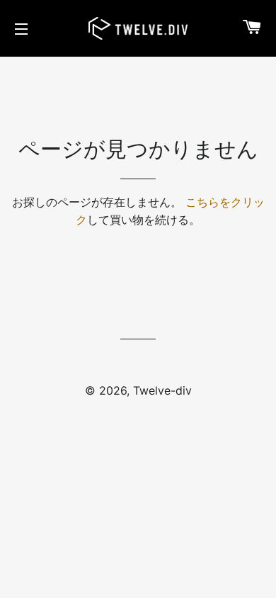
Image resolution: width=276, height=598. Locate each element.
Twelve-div (162, 390)
